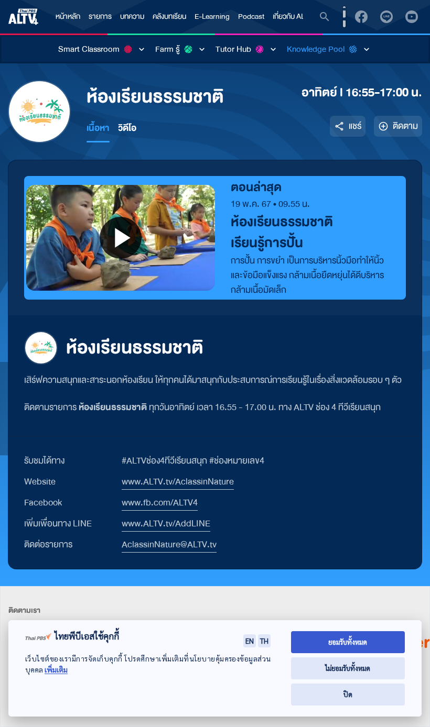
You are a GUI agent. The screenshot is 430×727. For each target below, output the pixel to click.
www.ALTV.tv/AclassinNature (178, 481)
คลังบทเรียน (169, 16)
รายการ (100, 16)
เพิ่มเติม (56, 669)
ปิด (347, 694)
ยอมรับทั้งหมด (347, 641)
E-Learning (212, 16)
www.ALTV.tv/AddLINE (166, 523)
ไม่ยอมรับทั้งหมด (347, 668)
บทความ (132, 16)
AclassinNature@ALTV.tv (169, 544)
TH (264, 640)
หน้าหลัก (68, 16)
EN (249, 640)
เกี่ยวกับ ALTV (293, 16)
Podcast (251, 16)
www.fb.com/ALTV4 (160, 502)
